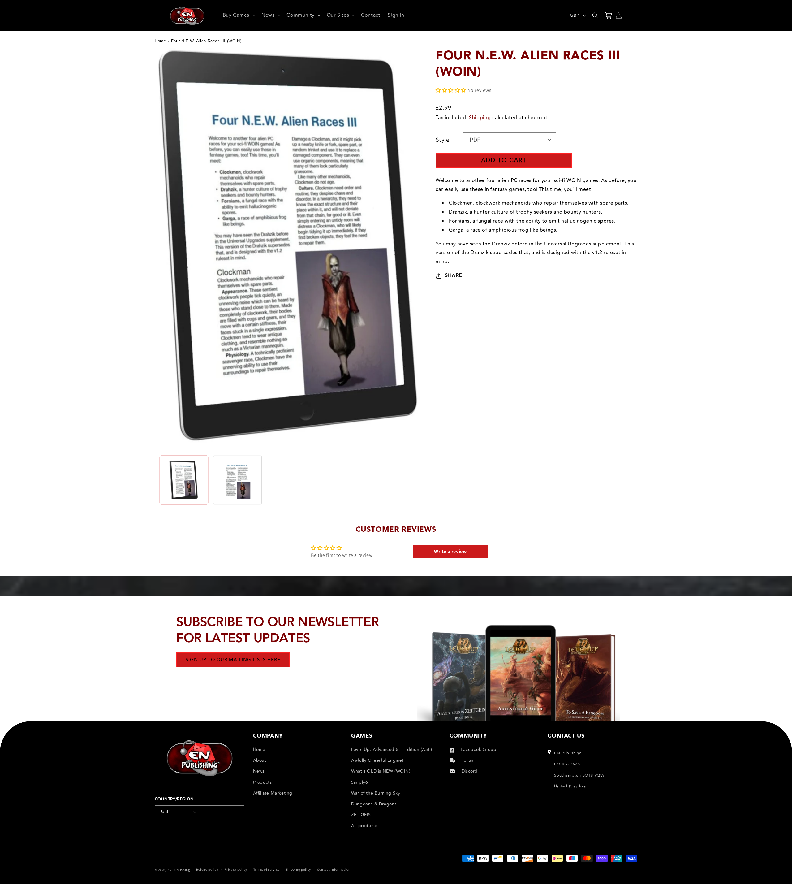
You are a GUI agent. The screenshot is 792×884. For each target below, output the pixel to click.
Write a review (450, 551)
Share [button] (453, 276)
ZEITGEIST (362, 815)
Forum (468, 760)
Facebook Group (478, 749)
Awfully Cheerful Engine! (377, 760)
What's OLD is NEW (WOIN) (380, 771)
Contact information (334, 869)
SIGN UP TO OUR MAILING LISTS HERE (233, 659)
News (259, 771)
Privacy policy (235, 869)
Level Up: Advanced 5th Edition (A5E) (391, 749)
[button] (238, 15)
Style (442, 140)
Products (262, 782)
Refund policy (207, 869)
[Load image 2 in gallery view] (237, 480)
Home (160, 41)
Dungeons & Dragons (374, 804)
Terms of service (266, 869)
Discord (470, 771)
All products (364, 825)
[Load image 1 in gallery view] (184, 480)
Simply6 (359, 782)
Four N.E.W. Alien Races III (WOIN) (206, 41)
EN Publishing (178, 870)
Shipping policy (298, 869)
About (259, 760)
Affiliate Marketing (272, 793)
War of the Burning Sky (375, 793)
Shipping (480, 117)
